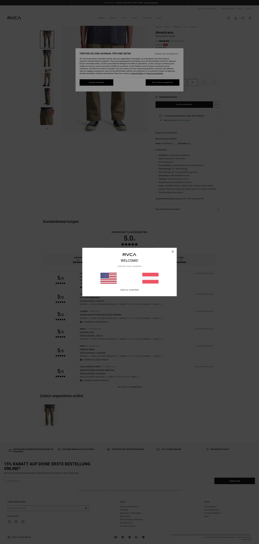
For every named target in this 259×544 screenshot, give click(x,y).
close (173, 252)
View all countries (129, 290)
